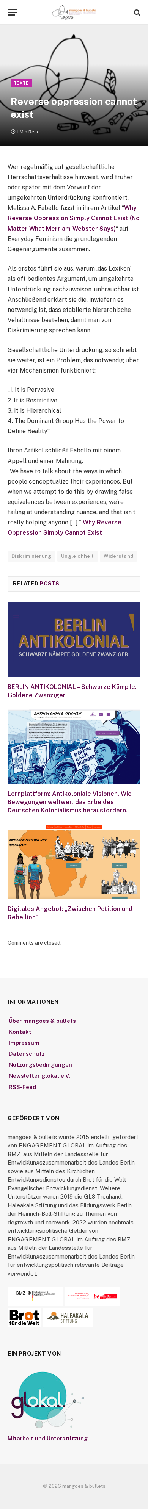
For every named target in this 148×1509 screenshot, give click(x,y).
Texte (21, 83)
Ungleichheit (77, 556)
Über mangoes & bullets (42, 1020)
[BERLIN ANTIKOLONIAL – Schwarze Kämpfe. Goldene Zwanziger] (74, 639)
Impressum (24, 1042)
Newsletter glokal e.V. (39, 1075)
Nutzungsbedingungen (40, 1064)
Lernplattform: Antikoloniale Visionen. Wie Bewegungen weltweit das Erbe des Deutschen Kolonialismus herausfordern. (70, 802)
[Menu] (12, 12)
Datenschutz (27, 1053)
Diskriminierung (31, 556)
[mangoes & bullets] (74, 12)
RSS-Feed (22, 1087)
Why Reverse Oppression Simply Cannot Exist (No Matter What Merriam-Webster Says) (74, 218)
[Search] (136, 12)
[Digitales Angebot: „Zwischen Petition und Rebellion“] (74, 862)
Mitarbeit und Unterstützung (48, 1438)
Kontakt (20, 1031)
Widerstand (119, 556)
